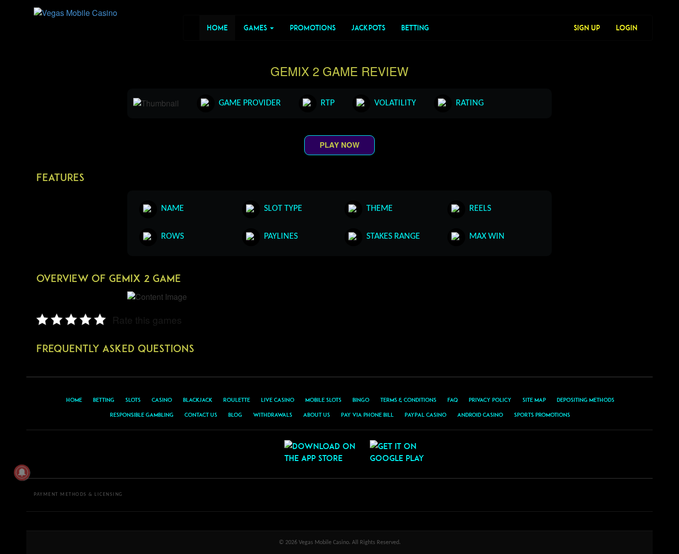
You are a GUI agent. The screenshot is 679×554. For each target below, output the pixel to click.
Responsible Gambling (141, 414)
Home (217, 27)
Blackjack (197, 399)
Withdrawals (272, 414)
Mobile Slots (323, 399)
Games (256, 27)
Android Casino (480, 414)
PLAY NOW (339, 144)
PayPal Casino (425, 414)
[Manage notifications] (22, 472)
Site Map (534, 399)
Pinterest (263, 454)
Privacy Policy (490, 399)
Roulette (236, 399)
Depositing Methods (585, 399)
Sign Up (587, 27)
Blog (235, 414)
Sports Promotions (542, 414)
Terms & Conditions (408, 399)
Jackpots (368, 27)
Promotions (313, 27)
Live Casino (277, 399)
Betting (415, 27)
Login (626, 27)
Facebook (239, 454)
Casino (162, 399)
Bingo (360, 399)
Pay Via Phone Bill (367, 414)
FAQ (452, 399)
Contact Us (200, 414)
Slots (133, 399)
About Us (316, 414)
